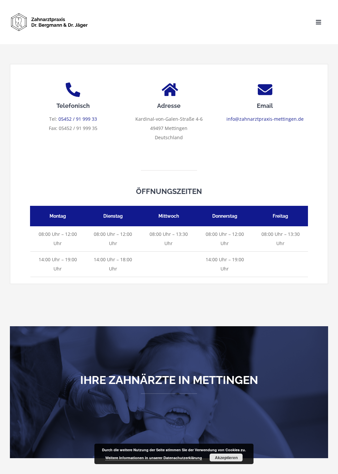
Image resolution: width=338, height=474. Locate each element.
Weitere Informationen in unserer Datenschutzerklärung (153, 457)
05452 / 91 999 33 (77, 119)
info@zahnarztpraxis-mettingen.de (265, 119)
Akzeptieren (226, 457)
